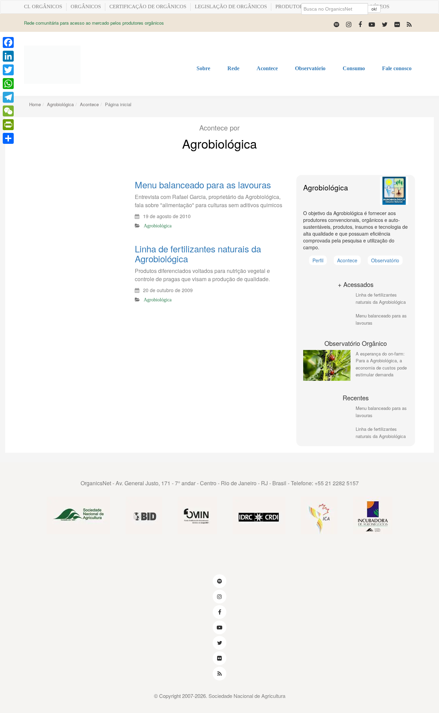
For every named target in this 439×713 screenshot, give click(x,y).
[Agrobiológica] (394, 191)
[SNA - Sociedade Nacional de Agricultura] (78, 516)
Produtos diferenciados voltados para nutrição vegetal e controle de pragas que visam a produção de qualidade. (202, 275)
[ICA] (319, 516)
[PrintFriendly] (8, 125)
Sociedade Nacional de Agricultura (247, 695)
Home (35, 104)
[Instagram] (349, 24)
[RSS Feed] (409, 24)
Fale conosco (397, 68)
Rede (233, 68)
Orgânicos (86, 6)
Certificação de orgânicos (147, 6)
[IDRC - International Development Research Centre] (259, 516)
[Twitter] (385, 24)
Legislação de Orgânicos (231, 6)
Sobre (203, 68)
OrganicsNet (96, 483)
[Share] (8, 138)
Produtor (289, 6)
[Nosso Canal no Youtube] (372, 24)
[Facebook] (360, 24)
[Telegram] (8, 97)
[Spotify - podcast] (336, 24)
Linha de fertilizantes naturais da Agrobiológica (198, 253)
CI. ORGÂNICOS (43, 6)
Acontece (267, 68)
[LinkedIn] (8, 56)
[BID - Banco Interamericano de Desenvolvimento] (144, 516)
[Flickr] (397, 24)
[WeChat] (8, 111)
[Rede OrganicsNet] (52, 65)
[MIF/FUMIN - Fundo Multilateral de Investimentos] (197, 516)
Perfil (317, 260)
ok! (374, 9)
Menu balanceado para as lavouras (203, 184)
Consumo (354, 68)
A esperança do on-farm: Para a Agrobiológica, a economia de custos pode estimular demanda (381, 364)
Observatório (310, 68)
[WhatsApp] (8, 83)
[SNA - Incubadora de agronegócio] (372, 516)
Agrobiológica (60, 104)
